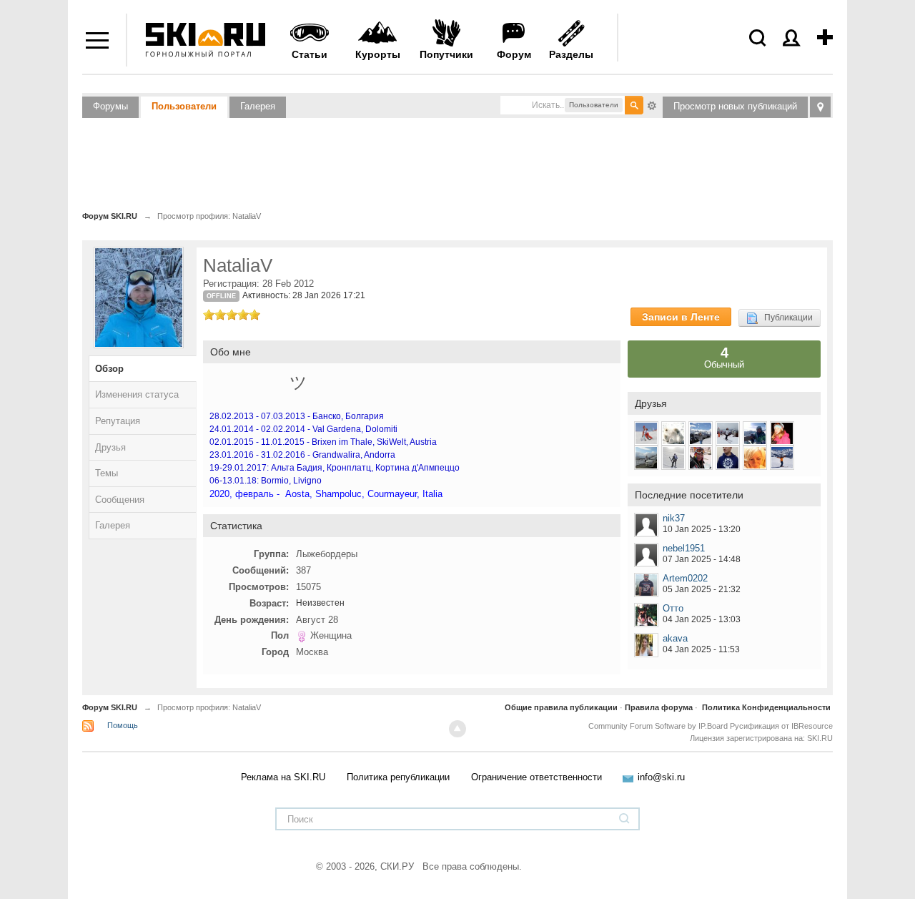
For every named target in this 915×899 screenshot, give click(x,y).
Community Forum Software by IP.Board (658, 726)
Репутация (117, 421)
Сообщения (119, 499)
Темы (106, 473)
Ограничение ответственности (536, 777)
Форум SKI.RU (109, 707)
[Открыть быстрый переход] (820, 107)
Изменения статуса (137, 394)
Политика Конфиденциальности (766, 707)
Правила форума (659, 707)
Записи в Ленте (681, 317)
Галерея (257, 106)
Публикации (785, 318)
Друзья (110, 447)
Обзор (109, 368)
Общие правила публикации (561, 707)
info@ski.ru (661, 777)
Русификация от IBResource (780, 726)
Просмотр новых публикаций (735, 106)
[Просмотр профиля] (646, 525)
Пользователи (184, 106)
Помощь (122, 725)
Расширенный (652, 104)
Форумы (110, 106)
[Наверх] (457, 728)
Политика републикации (398, 777)
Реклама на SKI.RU (283, 777)
